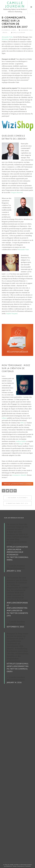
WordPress (9, 866)
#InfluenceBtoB (14, 610)
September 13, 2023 (15, 627)
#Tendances (12, 555)
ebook (5, 32)
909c (22, 423)
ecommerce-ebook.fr (19, 475)
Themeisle (28, 866)
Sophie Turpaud (11, 313)
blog (20, 444)
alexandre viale (27, 30)
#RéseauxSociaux (15, 552)
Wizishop (5, 39)
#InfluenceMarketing (17, 608)
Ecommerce (6, 30)
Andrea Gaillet (21, 441)
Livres (13, 30)
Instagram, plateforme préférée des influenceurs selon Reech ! (19, 497)
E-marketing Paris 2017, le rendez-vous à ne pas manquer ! (19, 503)
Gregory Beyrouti (17, 192)
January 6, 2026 (14, 571)
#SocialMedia (14, 549)
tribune (4, 418)
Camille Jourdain (15, 4)
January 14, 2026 (14, 682)
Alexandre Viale (7, 37)
